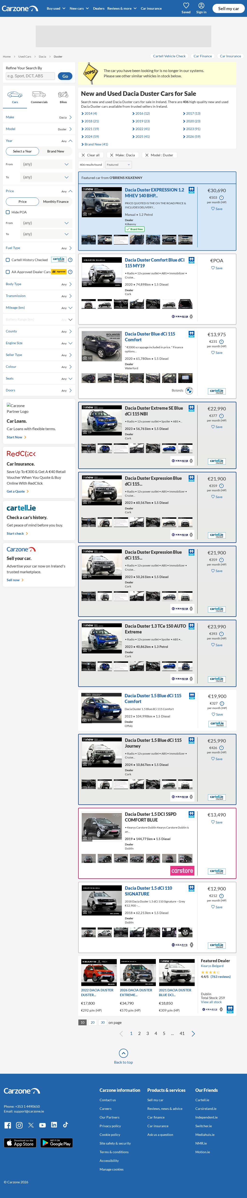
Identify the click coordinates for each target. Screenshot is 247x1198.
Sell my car (228, 8)
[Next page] (193, 1033)
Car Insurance (230, 56)
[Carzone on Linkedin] (54, 1128)
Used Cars (24, 56)
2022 (143, 129)
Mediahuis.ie (204, 1134)
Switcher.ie (203, 1126)
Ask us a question (160, 1134)
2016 (143, 113)
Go (65, 76)
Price (23, 201)
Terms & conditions (114, 1152)
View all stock (211, 1002)
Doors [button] (36, 390)
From (9, 164)
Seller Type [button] (36, 355)
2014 (91, 113)
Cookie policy (110, 1134)
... (172, 1033)
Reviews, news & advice (164, 1108)
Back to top (123, 1062)
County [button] (36, 331)
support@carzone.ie (29, 1111)
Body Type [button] (36, 284)
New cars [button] (77, 8)
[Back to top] (123, 1053)
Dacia (42, 56)
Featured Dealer (215, 960)
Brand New (55, 151)
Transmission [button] (36, 296)
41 (182, 1033)
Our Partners (109, 1117)
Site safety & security (115, 1143)
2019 (143, 121)
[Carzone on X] (31, 1128)
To (7, 177)
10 (82, 1022)
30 (103, 1022)
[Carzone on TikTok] (65, 1128)
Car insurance (151, 8)
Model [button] (36, 129)
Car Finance (203, 56)
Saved (186, 12)
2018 (92, 121)
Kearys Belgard (212, 966)
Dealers (98, 8)
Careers (105, 1108)
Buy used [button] (54, 8)
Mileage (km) (36, 307)
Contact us (108, 1100)
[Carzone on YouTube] (42, 1128)
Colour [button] (36, 366)
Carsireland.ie (205, 1108)
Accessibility (109, 1161)
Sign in (201, 12)
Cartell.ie (202, 1100)
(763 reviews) (221, 976)
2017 (193, 113)
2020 (193, 121)
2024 (92, 136)
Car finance (156, 1117)
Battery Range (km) (36, 319)
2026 (193, 136)
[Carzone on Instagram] (19, 1128)
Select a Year (22, 151)
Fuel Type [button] (36, 248)
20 (93, 1022)
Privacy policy (110, 1126)
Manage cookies (112, 1169)
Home (7, 56)
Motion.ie (202, 1152)
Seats (36, 378)
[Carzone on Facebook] (8, 1128)
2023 (193, 129)
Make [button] (36, 117)
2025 (143, 136)
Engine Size (36, 343)
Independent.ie (206, 1117)
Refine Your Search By (24, 68)
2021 (92, 129)
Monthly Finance (56, 201)
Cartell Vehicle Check (169, 56)
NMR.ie (201, 1143)
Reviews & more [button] (119, 8)
